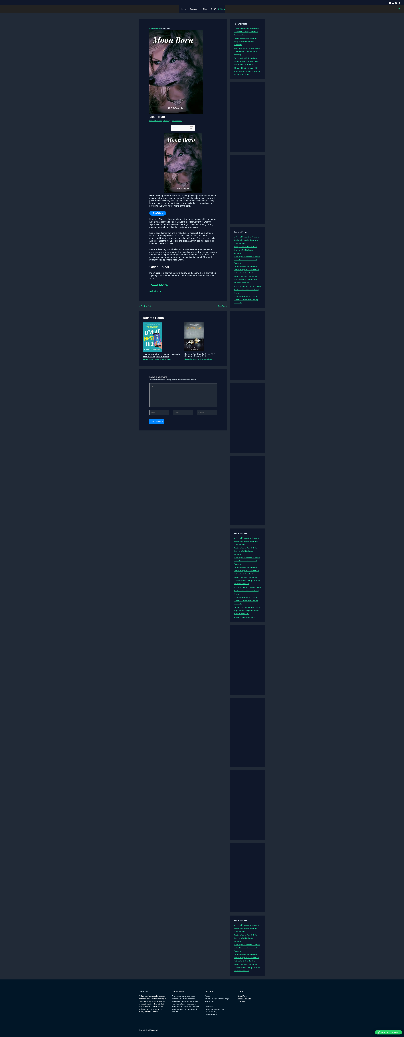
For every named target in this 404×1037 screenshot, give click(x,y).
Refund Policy (242, 996)
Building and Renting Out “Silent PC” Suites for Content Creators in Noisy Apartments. (246, 300)
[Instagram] (396, 3)
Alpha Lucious (155, 291)
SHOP (213, 9)
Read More (158, 285)
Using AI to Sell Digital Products (244, 617)
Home (183, 9)
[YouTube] (393, 3)
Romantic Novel (154, 359)
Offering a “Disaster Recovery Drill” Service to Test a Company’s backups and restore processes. (247, 71)
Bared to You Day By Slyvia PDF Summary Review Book (199, 355)
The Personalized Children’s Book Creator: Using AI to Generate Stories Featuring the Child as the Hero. (246, 61)
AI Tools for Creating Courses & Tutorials (247, 286)
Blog (205, 9)
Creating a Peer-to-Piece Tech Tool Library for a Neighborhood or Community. (245, 42)
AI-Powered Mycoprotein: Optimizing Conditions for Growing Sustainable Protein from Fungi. (246, 32)
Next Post (222, 306)
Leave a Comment (155, 121)
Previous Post (145, 306)
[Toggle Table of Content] (190, 128)
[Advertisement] (248, 117)
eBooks (166, 121)
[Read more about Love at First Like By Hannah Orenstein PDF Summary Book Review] (152, 337)
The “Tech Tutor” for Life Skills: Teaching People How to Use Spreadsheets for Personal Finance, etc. (247, 611)
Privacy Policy (242, 1001)
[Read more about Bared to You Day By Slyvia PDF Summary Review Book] (194, 337)
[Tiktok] (399, 3)
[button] (198, 9)
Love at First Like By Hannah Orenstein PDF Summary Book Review (161, 355)
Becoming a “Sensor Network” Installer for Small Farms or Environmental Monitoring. (247, 51)
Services (193, 9)
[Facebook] (390, 3)
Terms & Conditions (244, 999)
